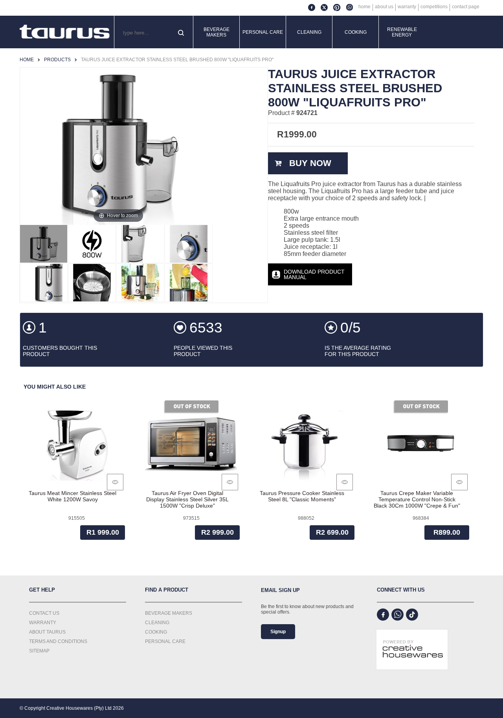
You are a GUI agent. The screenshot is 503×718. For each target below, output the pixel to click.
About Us (384, 6)
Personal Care (262, 32)
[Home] (65, 32)
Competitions (434, 6)
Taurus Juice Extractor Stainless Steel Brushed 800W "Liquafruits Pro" (177, 59)
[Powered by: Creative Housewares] (412, 677)
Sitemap (39, 651)
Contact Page (465, 6)
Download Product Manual (314, 274)
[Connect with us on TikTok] (412, 614)
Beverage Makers (216, 32)
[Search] (181, 33)
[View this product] (115, 482)
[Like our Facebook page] (383, 614)
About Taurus (47, 632)
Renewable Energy (402, 32)
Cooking (356, 32)
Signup (278, 631)
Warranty (407, 6)
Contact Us (44, 613)
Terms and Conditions (58, 641)
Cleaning (309, 32)
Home (364, 6)
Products (57, 59)
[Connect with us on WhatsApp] (397, 614)
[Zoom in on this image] (43, 244)
